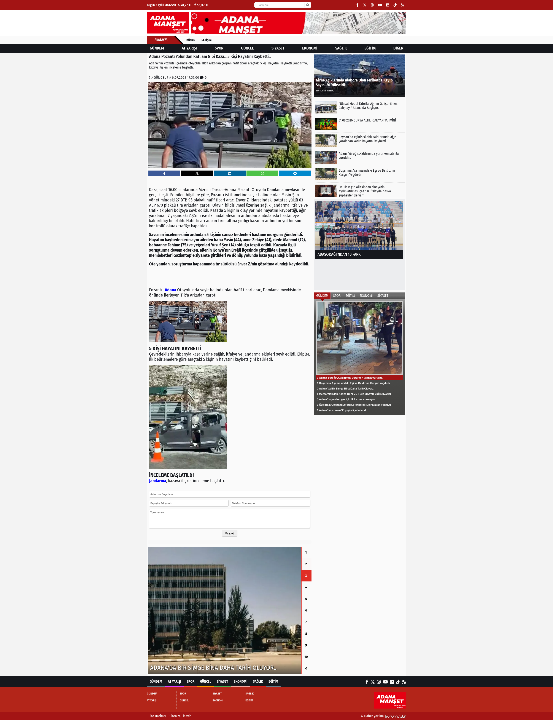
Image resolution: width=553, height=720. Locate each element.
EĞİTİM (370, 48)
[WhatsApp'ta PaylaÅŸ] (262, 173)
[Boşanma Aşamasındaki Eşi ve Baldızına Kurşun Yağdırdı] (359, 174)
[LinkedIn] (387, 5)
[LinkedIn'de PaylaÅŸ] (229, 173)
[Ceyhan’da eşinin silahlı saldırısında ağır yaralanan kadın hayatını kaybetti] (359, 140)
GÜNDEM (157, 48)
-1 (306, 668)
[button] (148, 610)
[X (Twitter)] (364, 5)
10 (306, 657)
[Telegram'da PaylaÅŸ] (295, 173)
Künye (190, 40)
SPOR (219, 48)
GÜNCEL (247, 48)
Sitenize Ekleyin (180, 716)
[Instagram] (372, 5)
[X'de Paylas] (197, 173)
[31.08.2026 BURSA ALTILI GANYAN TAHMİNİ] (359, 124)
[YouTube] (380, 5)
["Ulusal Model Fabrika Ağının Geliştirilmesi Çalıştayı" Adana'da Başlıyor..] (359, 107)
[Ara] (307, 5)
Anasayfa (161, 40)
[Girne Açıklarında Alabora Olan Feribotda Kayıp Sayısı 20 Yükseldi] (359, 75)
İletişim (206, 40)
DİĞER (398, 48)
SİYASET (278, 48)
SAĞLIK (341, 48)
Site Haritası (157, 716)
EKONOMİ (309, 48)
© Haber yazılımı (373, 716)
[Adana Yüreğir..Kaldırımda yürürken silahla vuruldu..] (359, 157)
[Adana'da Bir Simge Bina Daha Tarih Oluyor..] (224, 610)
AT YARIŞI (189, 48)
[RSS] (402, 5)
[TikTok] (395, 5)
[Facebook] (357, 5)
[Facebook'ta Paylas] (164, 173)
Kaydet (229, 533)
